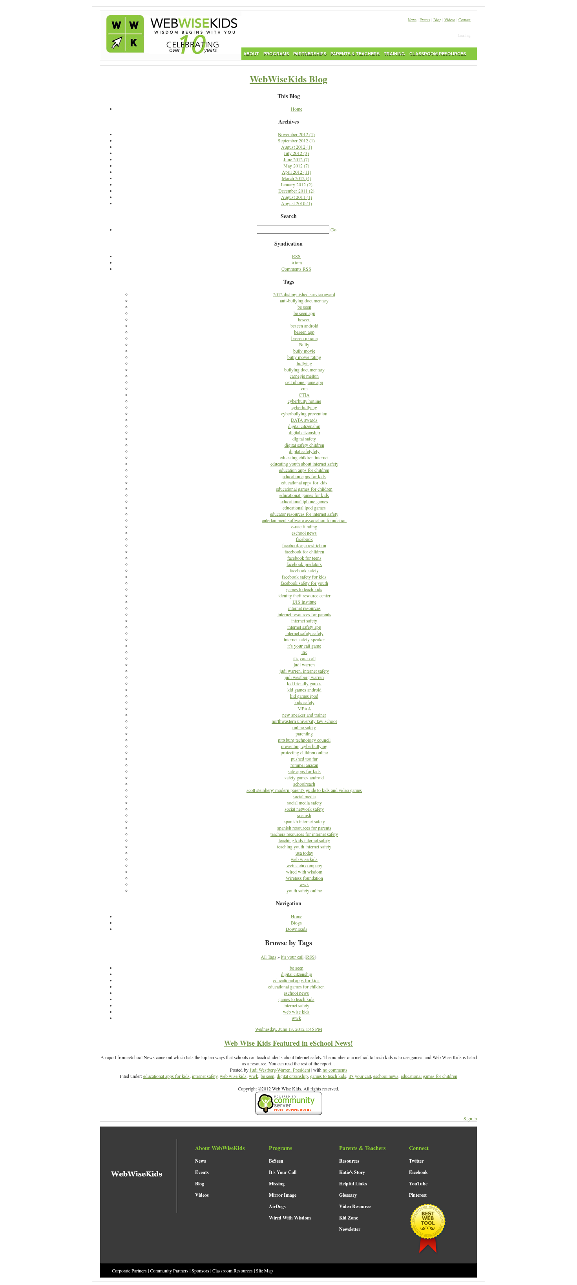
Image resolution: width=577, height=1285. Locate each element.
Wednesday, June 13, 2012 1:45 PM (288, 1029)
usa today (304, 853)
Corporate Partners (129, 1270)
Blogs (296, 922)
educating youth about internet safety (304, 463)
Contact (464, 19)
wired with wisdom (304, 871)
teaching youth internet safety (304, 846)
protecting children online (304, 752)
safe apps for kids (304, 771)
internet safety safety (304, 633)
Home (296, 109)
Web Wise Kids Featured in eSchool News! (288, 1043)
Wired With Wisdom (290, 1217)
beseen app (304, 332)
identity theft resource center (304, 595)
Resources (349, 1161)
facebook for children (304, 551)
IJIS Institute (304, 602)
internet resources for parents (304, 614)
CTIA (304, 394)
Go (333, 229)
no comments (335, 1070)
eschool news (304, 533)
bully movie (304, 351)
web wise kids (304, 859)
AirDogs (277, 1206)
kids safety (304, 702)
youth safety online (304, 890)
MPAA (304, 708)
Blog (437, 19)
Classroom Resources (232, 1270)
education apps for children (304, 470)
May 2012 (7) (296, 165)
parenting (304, 733)
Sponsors (200, 1270)
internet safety (304, 620)
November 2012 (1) (296, 134)
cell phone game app (304, 382)
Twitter (416, 1161)
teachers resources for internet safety (304, 834)
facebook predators (304, 564)
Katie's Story (352, 1172)
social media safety (304, 802)
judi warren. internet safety (304, 671)
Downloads (296, 929)
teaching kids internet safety (304, 840)
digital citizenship (304, 426)
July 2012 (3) (296, 153)
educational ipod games (304, 507)
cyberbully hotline (304, 401)
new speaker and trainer (304, 715)
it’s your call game (304, 645)
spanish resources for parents (304, 828)
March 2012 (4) (296, 178)
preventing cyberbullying (304, 746)
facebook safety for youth (304, 583)
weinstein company (304, 865)
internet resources (304, 608)
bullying (304, 363)
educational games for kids (304, 495)
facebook (304, 539)
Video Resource (355, 1206)
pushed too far (304, 758)
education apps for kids (304, 476)
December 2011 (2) (296, 190)
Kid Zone (348, 1217)
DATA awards (304, 420)
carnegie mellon (304, 376)
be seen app (304, 313)
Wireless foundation (304, 878)
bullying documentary (304, 369)
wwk (304, 884)
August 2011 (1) (296, 197)
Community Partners (169, 1270)
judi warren (304, 664)
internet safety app (304, 627)
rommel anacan (304, 765)
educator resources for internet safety (304, 514)
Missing (277, 1183)
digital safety (304, 438)
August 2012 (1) (296, 147)
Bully (304, 344)
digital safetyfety (304, 451)
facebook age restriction (304, 545)
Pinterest (418, 1195)
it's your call (304, 658)
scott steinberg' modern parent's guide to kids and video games (304, 790)
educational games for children (304, 489)
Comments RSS (296, 269)
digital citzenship (304, 432)
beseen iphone (304, 338)
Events (425, 19)
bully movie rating (304, 357)
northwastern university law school (304, 721)
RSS (296, 256)
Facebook (418, 1172)
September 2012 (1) (296, 140)
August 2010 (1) (296, 203)
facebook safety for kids (304, 576)
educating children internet (304, 457)
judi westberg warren (304, 677)
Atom (296, 262)
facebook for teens (304, 558)
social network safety (304, 809)
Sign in (470, 1118)
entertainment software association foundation (304, 520)
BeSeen (276, 1161)
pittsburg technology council (304, 740)
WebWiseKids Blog (288, 79)
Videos (449, 19)
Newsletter (349, 1229)
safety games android (304, 777)
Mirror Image (282, 1195)
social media (304, 796)
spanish (304, 815)
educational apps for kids (304, 482)
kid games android (304, 689)
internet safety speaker (304, 639)
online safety (304, 727)
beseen (304, 319)
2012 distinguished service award (304, 294)
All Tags (268, 957)
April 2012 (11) (296, 172)
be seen (304, 307)
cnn (304, 388)
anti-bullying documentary (304, 300)
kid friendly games (304, 683)
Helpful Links (353, 1183)
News (412, 19)
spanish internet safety (304, 821)
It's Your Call (282, 1172)
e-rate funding (304, 526)
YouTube (418, 1183)
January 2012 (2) (296, 184)
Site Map (264, 1270)
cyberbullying (304, 407)
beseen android (304, 325)
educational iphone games (304, 501)
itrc (304, 652)
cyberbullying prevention (304, 413)
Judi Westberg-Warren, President (280, 1070)
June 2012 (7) (296, 159)
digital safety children (304, 445)
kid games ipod (304, 696)
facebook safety (304, 570)
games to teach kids (304, 589)
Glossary (348, 1195)
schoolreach (304, 784)
